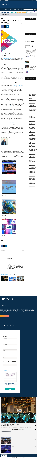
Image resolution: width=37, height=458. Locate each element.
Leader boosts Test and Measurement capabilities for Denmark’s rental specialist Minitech (24, 428)
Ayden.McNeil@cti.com (33, 109)
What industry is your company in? (9, 353)
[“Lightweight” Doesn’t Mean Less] (12, 278)
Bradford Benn (31, 112)
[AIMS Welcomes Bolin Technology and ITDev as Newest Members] (30, 40)
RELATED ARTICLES (4, 274)
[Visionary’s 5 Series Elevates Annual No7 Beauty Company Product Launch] (6, 449)
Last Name (5, 342)
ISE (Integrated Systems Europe (8, 58)
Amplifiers (2, 425)
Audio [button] (7, 370)
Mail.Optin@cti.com (32, 138)
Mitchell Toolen (31, 145)
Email (4, 348)
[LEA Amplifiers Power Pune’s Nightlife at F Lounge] (27, 62)
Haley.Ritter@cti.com (32, 131)
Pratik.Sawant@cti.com (33, 156)
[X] (35, 0)
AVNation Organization (31, 99)
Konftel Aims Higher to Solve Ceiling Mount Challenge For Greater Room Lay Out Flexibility (19, 252)
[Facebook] (31, 0)
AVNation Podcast (32, 101)
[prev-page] (1, 288)
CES (22, 58)
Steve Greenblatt (32, 171)
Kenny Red (31, 134)
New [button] (5, 370)
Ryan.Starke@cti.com (32, 167)
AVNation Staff (31, 105)
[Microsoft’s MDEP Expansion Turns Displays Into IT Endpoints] (20, 278)
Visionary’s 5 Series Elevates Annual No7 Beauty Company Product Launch (22, 445)
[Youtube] (36, 0)
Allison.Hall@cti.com (32, 94)
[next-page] (2, 288)
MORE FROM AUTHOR (13, 274)
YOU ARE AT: (2, 14)
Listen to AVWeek (12, 122)
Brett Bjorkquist (31, 116)
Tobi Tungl (30, 182)
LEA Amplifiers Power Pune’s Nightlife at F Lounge (33, 62)
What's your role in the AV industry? (10, 361)
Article (1, 18)
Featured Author (32, 127)
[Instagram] (32, 0)
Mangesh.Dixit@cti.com (33, 142)
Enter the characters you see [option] (9, 368)
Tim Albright (3, 23)
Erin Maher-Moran (32, 123)
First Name (5, 336)
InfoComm (11, 105)
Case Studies (14, 429)
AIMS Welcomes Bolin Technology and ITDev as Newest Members (30, 46)
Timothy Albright (32, 178)
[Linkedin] (33, 0)
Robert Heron (31, 160)
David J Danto (31, 120)
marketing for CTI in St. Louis (17, 85)
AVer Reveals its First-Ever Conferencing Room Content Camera (5, 252)
